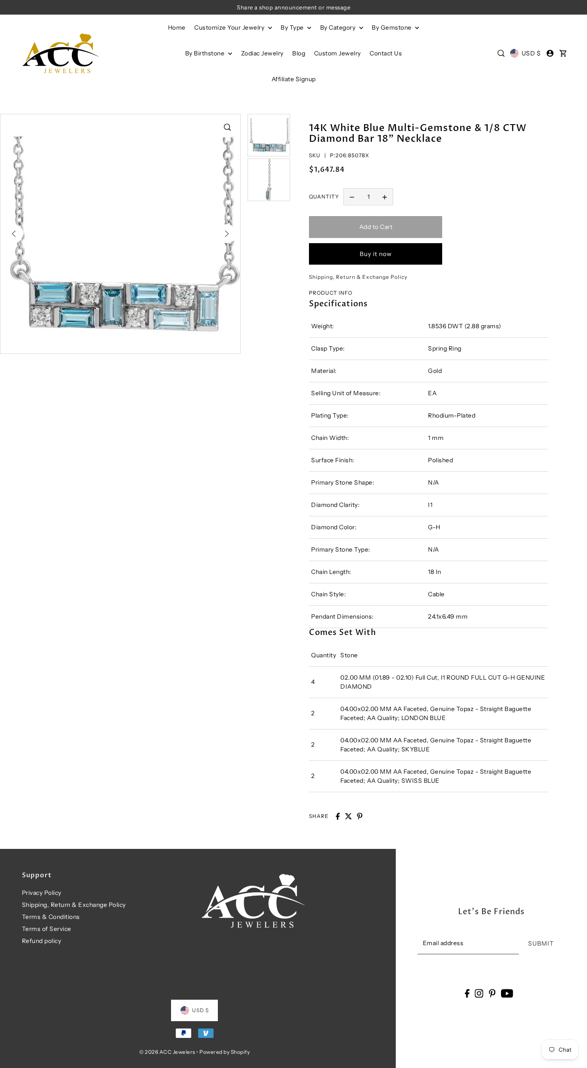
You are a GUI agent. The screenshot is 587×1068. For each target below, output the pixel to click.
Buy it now (376, 254)
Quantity (324, 196)
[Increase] (384, 197)
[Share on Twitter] (348, 816)
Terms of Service (46, 929)
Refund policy (41, 941)
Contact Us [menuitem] (386, 53)
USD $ (531, 53)
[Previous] (13, 233)
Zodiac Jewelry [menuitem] (262, 53)
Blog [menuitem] (298, 53)
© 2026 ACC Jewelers (167, 1052)
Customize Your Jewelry (230, 27)
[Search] (501, 53)
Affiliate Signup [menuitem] (294, 79)
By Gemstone (392, 27)
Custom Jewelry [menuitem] (337, 53)
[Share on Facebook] (337, 816)
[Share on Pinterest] (359, 816)
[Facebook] (467, 993)
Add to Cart (376, 227)
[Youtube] (507, 993)
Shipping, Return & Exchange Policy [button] (358, 277)
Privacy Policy (41, 893)
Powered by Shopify (224, 1052)
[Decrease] (352, 197)
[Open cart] (563, 53)
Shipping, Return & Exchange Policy (74, 905)
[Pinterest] (492, 993)
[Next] (226, 233)
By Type (293, 27)
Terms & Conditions (51, 917)
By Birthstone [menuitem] (205, 53)
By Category (338, 27)
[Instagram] (479, 993)
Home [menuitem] (177, 27)
